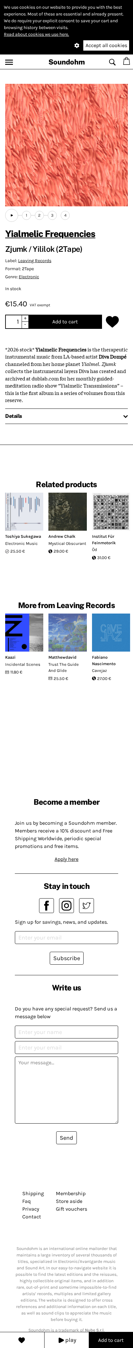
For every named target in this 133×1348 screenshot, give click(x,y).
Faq (26, 1201)
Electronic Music (21, 543)
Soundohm (66, 62)
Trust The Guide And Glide (63, 667)
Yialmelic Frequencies (50, 233)
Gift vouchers (71, 1209)
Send (66, 1137)
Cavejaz (99, 670)
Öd (94, 549)
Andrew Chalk (62, 536)
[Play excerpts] (11, 215)
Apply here (66, 859)
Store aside (69, 1201)
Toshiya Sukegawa (23, 536)
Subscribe (66, 958)
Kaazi (10, 657)
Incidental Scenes (22, 664)
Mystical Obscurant (67, 543)
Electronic (29, 277)
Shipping (33, 1193)
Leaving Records (34, 260)
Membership (71, 1193)
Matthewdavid (62, 657)
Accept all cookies (106, 45)
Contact (31, 1217)
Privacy (30, 1209)
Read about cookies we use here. (36, 34)
